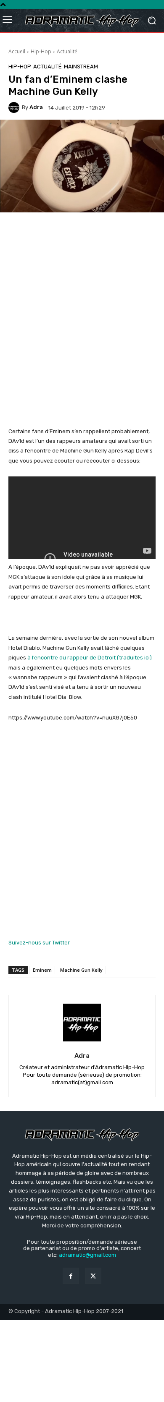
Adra (36, 107)
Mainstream (81, 66)
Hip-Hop (41, 51)
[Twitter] (93, 1276)
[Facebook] (71, 1276)
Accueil (16, 51)
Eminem (42, 970)
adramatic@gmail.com (87, 1255)
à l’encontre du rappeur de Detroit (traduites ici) (89, 657)
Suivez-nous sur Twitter (39, 942)
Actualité (67, 51)
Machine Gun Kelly (81, 970)
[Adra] (15, 107)
